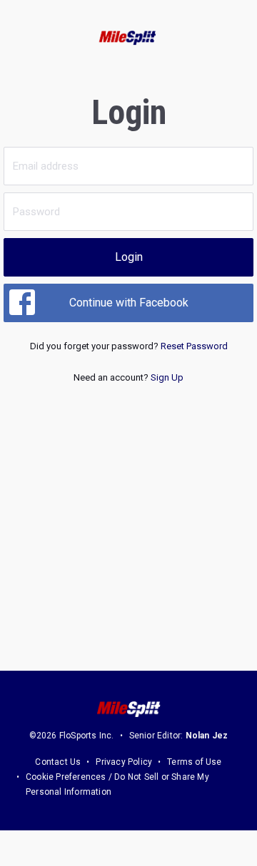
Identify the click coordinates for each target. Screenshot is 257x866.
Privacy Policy (124, 762)
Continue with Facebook (128, 302)
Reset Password (194, 346)
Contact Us (58, 762)
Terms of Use (194, 762)
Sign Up (167, 377)
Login (129, 257)
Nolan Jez (207, 736)
